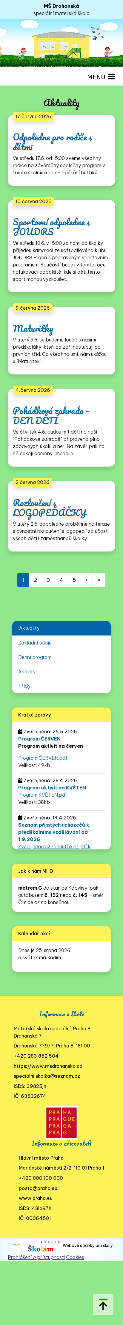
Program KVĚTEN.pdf (42, 795)
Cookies (75, 1257)
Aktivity (27, 672)
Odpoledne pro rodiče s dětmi (52, 142)
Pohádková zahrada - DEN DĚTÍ (51, 415)
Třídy (24, 686)
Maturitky (33, 328)
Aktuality (29, 628)
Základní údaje (35, 643)
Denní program (34, 657)
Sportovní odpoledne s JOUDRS (51, 227)
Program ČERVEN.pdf (42, 758)
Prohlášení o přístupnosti (36, 1257)
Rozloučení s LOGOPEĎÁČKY (49, 507)
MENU (97, 77)
